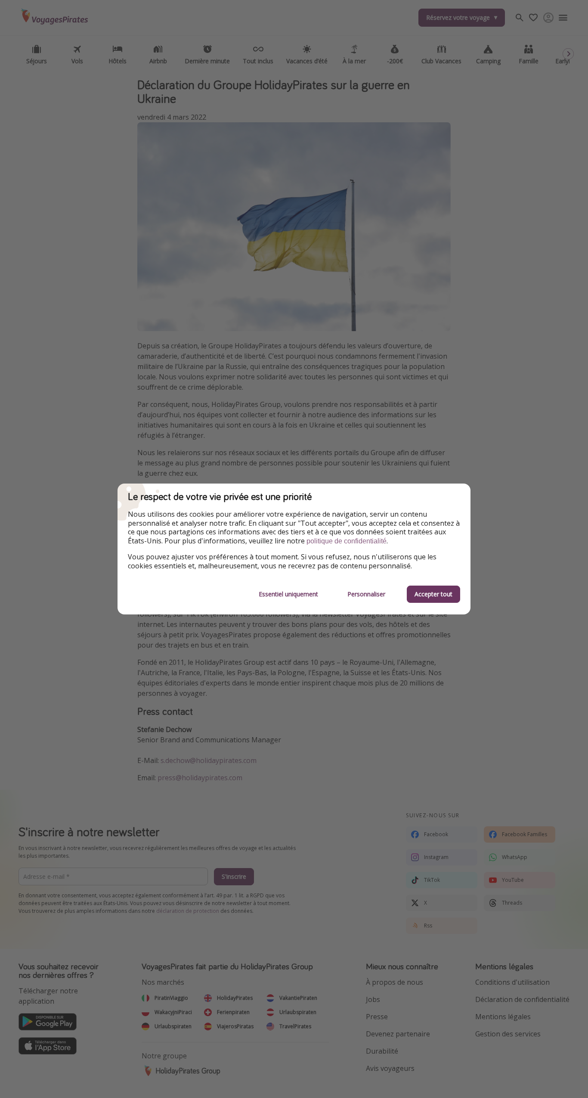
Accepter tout (433, 594)
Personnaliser (366, 594)
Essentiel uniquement (288, 594)
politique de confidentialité (346, 541)
